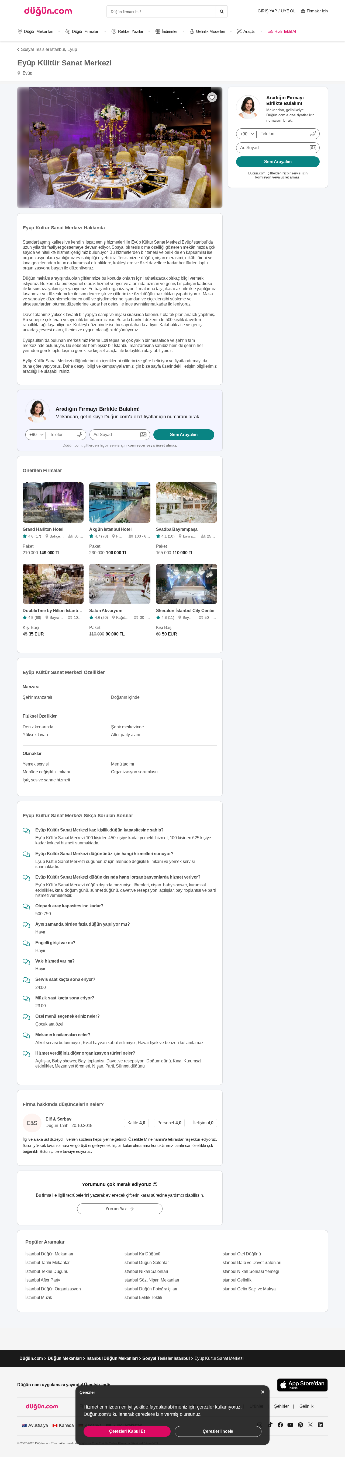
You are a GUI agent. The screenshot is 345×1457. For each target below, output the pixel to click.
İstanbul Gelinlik (236, 1280)
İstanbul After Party (42, 1280)
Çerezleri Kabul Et (127, 1431)
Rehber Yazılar (130, 31)
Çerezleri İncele (218, 1431)
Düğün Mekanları (38, 31)
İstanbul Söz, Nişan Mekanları (151, 1280)
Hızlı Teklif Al (285, 31)
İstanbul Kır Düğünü (141, 1254)
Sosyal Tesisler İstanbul (165, 1358)
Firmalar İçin (317, 11)
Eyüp (72, 49)
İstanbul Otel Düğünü (241, 1254)
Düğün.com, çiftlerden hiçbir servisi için (120, 445)
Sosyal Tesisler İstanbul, (43, 49)
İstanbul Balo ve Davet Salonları (251, 1262)
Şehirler (281, 1406)
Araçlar (249, 31)
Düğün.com (31, 1358)
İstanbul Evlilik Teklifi (142, 1297)
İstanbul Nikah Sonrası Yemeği (250, 1271)
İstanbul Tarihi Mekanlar (47, 1262)
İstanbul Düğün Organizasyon (53, 1289)
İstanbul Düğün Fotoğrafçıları (150, 1289)
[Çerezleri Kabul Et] (262, 1392)
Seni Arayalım (183, 434)
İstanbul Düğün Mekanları (49, 1254)
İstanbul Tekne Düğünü (46, 1271)
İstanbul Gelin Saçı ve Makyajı (250, 1289)
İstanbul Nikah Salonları (145, 1271)
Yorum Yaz (116, 1208)
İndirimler (169, 31)
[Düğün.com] (48, 11)
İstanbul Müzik (38, 1297)
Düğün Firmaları (85, 31)
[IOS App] (302, 1385)
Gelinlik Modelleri (210, 31)
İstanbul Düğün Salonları (146, 1262)
